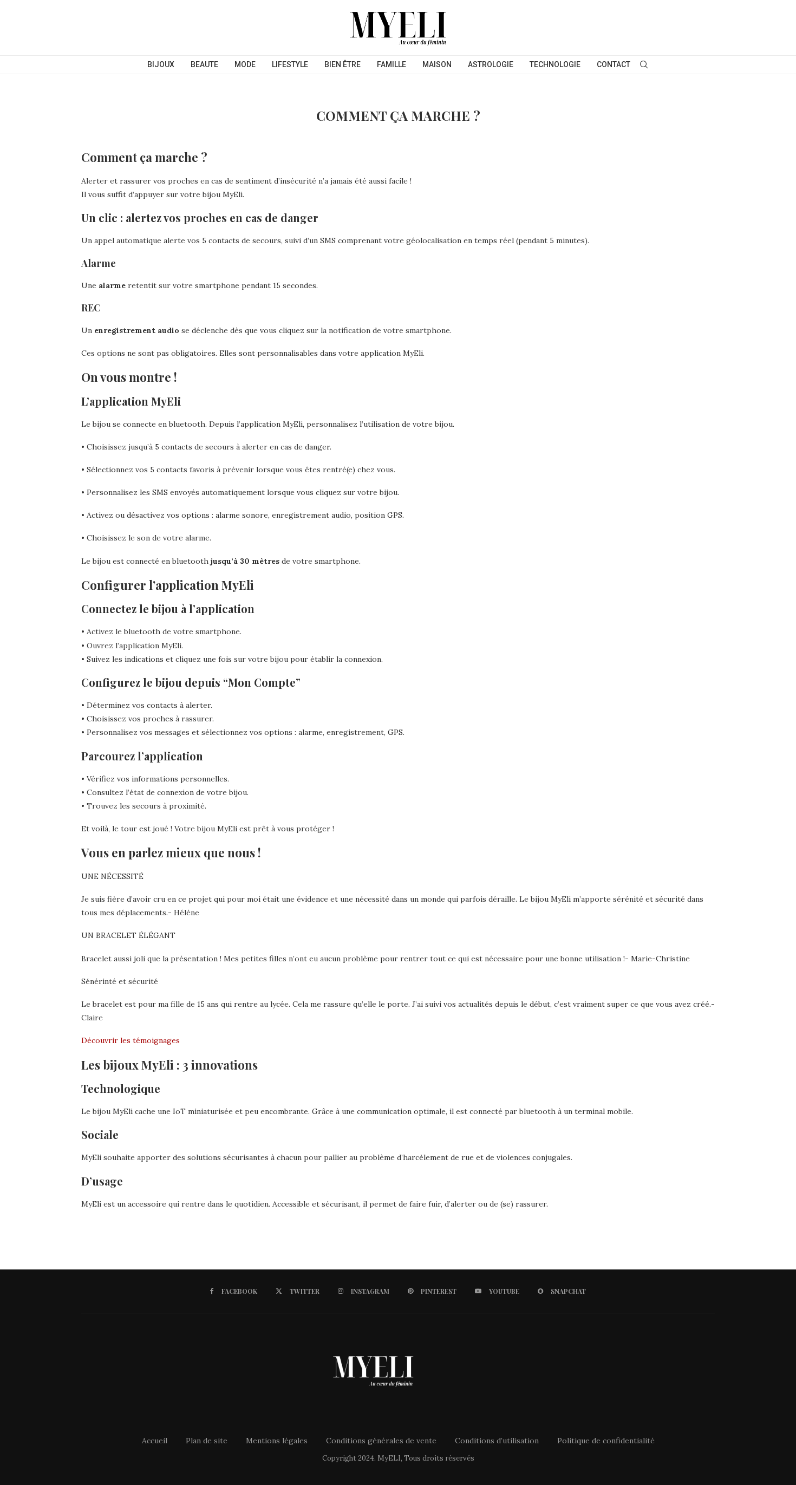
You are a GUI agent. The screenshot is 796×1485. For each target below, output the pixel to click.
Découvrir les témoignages (130, 1040)
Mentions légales (277, 1440)
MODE (245, 64)
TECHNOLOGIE (555, 64)
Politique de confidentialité (606, 1440)
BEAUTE (204, 64)
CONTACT (613, 64)
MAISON (437, 64)
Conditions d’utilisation (497, 1440)
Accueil (154, 1440)
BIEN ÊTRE (342, 64)
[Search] (643, 65)
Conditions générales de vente (381, 1440)
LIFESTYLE (290, 64)
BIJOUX (160, 64)
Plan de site (206, 1440)
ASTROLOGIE (490, 64)
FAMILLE (391, 64)
